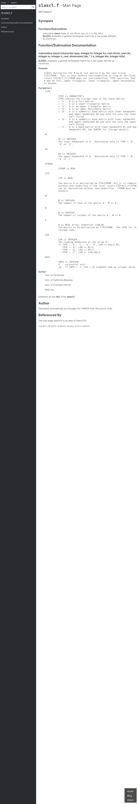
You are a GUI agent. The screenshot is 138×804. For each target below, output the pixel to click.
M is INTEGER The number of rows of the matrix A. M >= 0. (81, 201)
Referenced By (7, 32)
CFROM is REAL (60, 168)
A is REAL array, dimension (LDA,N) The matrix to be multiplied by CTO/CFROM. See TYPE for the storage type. (91, 227)
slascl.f (6, 13)
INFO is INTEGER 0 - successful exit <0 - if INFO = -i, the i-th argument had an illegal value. (91, 264)
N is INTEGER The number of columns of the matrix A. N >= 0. (83, 214)
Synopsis (5, 18)
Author (4, 27)
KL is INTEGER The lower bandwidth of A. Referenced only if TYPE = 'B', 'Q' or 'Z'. (90, 142)
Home (130, 791)
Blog (129, 795)
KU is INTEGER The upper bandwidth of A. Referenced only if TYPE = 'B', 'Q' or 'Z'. (90, 156)
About (130, 800)
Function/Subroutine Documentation (17, 23)
